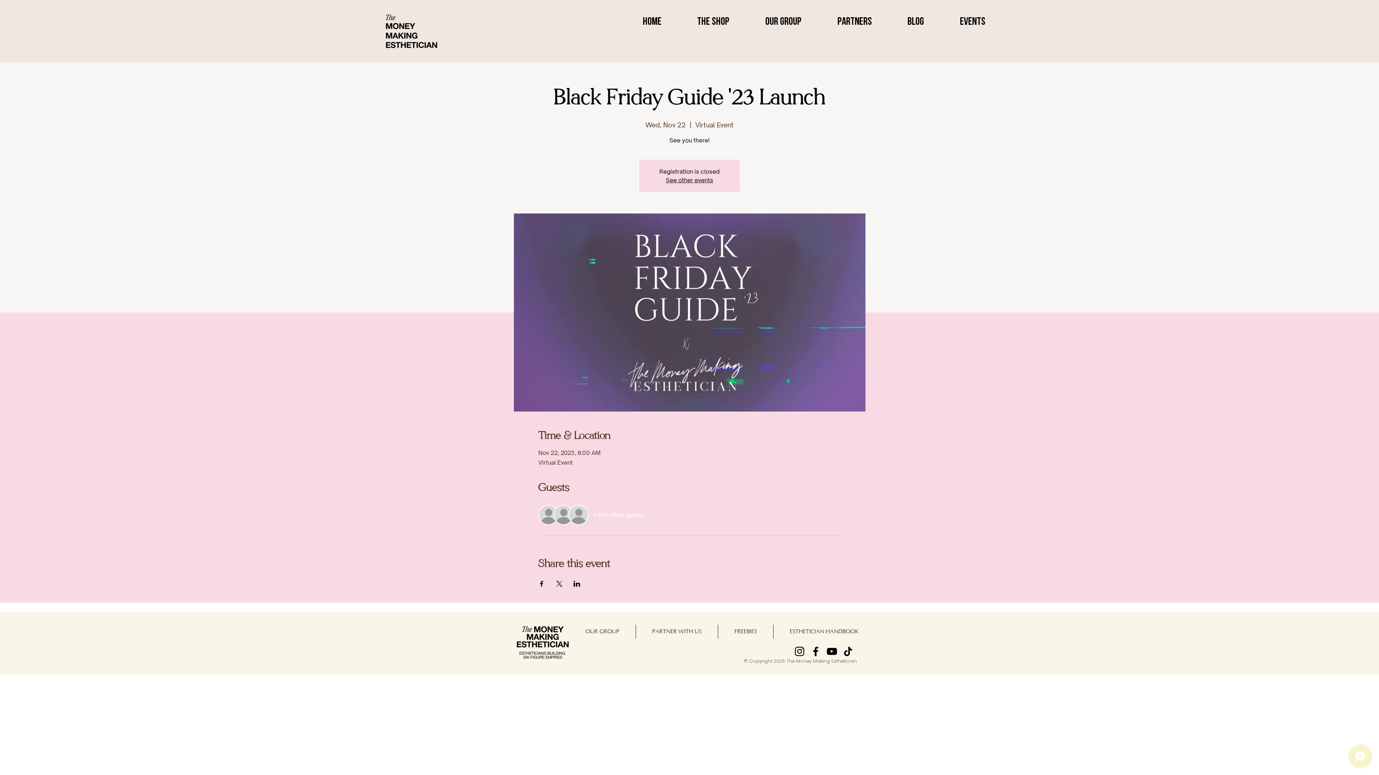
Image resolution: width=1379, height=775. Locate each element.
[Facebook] (815, 651)
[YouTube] (832, 651)
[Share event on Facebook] (541, 584)
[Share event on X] (559, 584)
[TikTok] (848, 651)
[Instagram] (799, 651)
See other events (689, 180)
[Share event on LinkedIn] (577, 584)
